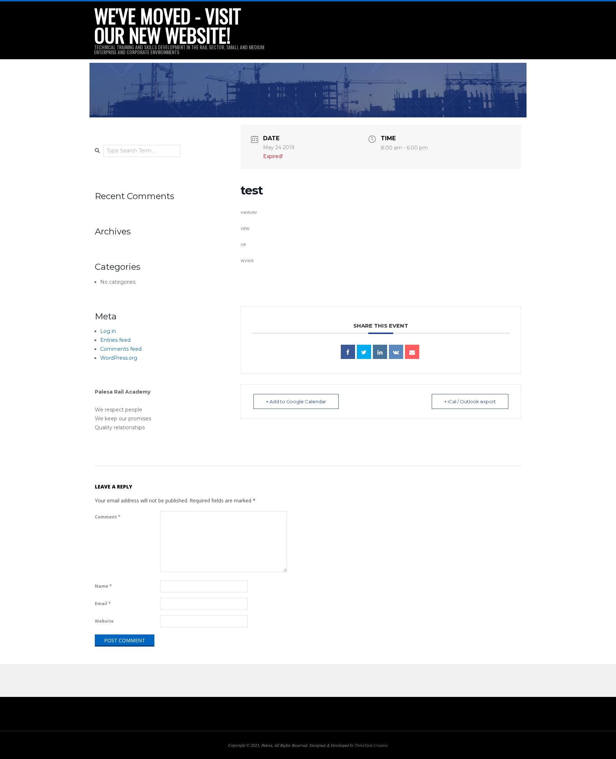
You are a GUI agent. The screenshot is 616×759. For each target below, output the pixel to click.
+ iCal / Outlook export (470, 401)
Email (103, 604)
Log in (108, 331)
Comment (107, 517)
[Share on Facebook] (348, 352)
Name (103, 586)
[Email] (412, 352)
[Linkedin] (380, 352)
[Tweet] (364, 352)
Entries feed (115, 340)
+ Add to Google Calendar (296, 401)
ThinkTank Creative (371, 745)
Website (104, 621)
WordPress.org (118, 358)
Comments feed (121, 349)
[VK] (396, 352)
